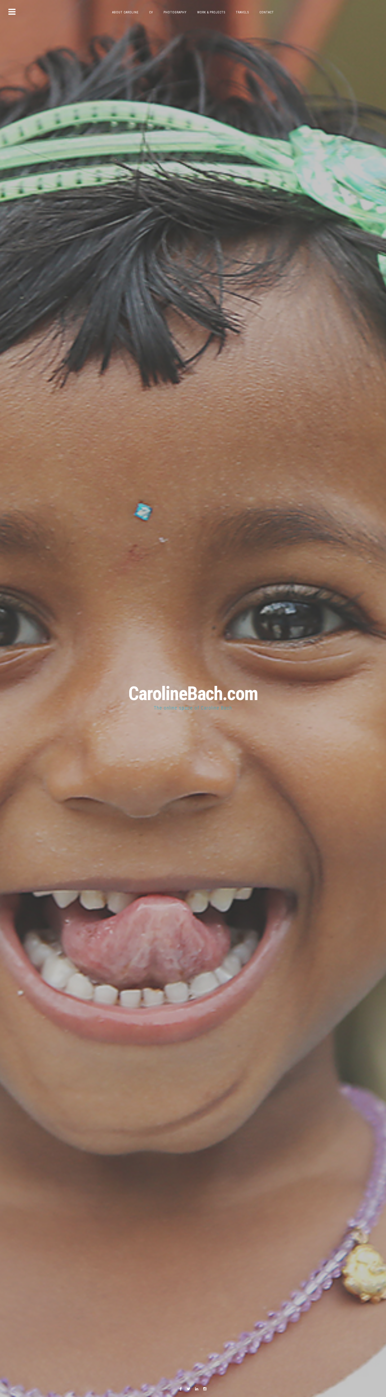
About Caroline (125, 12)
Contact (266, 12)
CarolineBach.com (193, 693)
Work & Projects (211, 12)
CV (151, 12)
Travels (242, 12)
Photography (175, 12)
